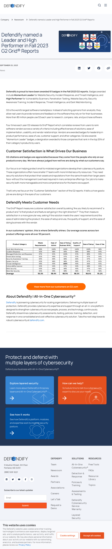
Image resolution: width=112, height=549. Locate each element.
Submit (25, 505)
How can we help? (72, 383)
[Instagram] (31, 479)
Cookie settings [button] (67, 535)
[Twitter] (12, 479)
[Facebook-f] (25, 479)
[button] (105, 5)
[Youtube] (19, 479)
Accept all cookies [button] (92, 535)
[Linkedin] (6, 479)
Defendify (11, 302)
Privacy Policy (25, 545)
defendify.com (37, 320)
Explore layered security (24, 383)
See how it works (20, 414)
